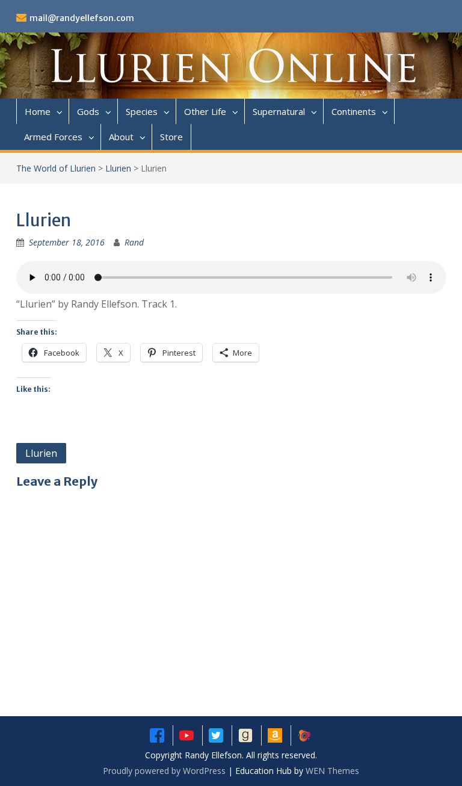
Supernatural (279, 111)
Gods (88, 111)
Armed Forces (53, 137)
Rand (134, 242)
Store (171, 137)
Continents (353, 111)
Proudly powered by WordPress (164, 770)
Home (38, 111)
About (121, 137)
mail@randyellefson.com (81, 18)
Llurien (118, 168)
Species (142, 111)
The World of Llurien (56, 168)
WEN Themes (332, 770)
